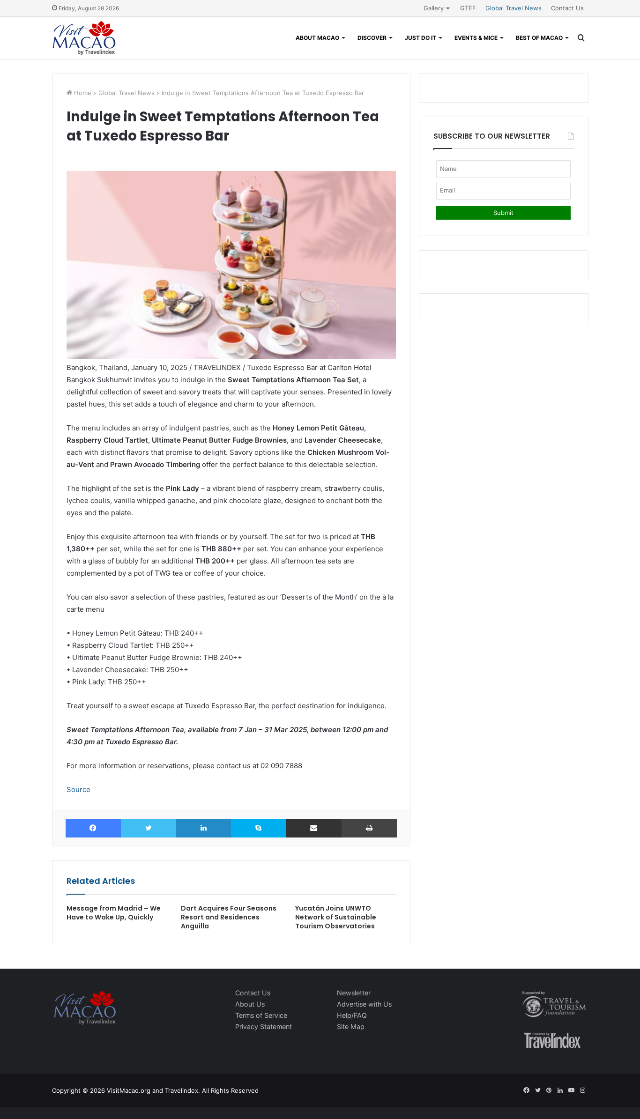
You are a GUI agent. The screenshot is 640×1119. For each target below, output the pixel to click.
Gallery (434, 8)
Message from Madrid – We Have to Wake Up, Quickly (114, 913)
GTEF (468, 8)
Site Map (351, 1026)
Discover (372, 37)
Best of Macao (539, 37)
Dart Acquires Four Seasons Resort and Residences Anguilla (228, 917)
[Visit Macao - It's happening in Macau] (84, 38)
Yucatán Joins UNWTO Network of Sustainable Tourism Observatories (335, 917)
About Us (250, 1004)
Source (78, 789)
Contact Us (567, 8)
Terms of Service (261, 1015)
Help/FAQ (352, 1015)
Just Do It (420, 37)
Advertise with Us (364, 1004)
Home (81, 92)
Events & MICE (476, 37)
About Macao (317, 37)
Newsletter (354, 993)
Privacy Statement (263, 1026)
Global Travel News (513, 8)
